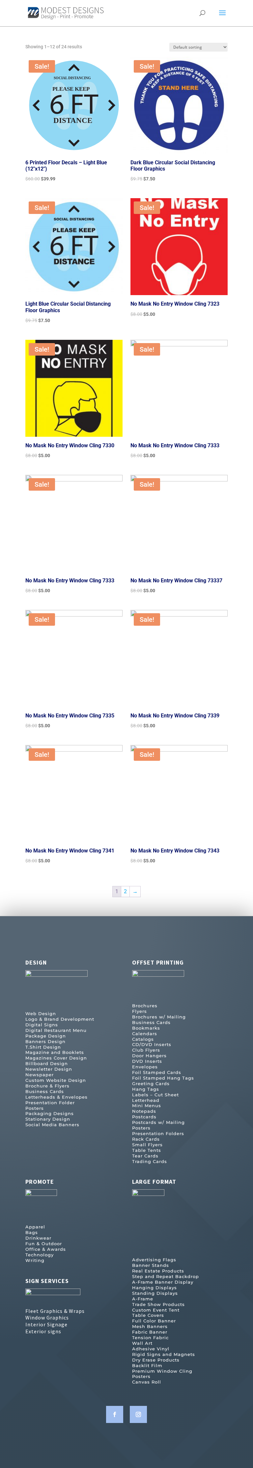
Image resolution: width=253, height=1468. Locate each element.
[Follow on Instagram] (138, 1414)
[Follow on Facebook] (114, 1414)
